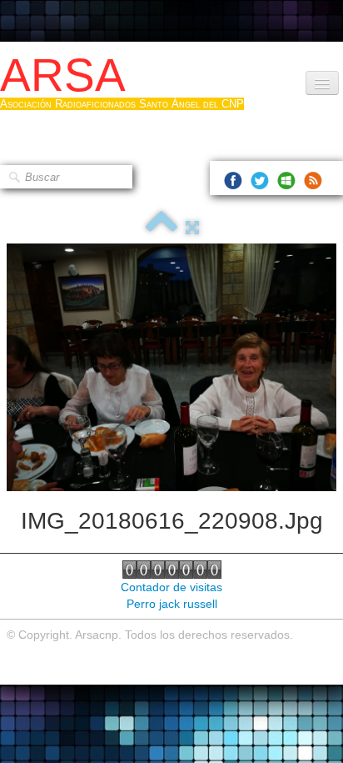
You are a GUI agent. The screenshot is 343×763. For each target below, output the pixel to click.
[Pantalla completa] (192, 227)
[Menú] (322, 83)
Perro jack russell (172, 603)
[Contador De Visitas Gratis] (171, 568)
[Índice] (161, 227)
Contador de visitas (171, 587)
